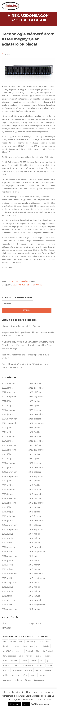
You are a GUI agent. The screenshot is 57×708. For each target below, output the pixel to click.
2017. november (9, 525)
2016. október (8, 551)
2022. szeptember (10, 396)
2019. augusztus (36, 476)
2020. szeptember (10, 449)
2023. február (34, 383)
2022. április (34, 405)
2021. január (7, 441)
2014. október (8, 604)
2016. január (34, 569)
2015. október (8, 578)
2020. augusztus (36, 449)
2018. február (34, 516)
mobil (17, 665)
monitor (40, 665)
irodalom (14, 660)
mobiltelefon (28, 665)
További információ (40, 704)
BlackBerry (31, 641)
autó (21, 641)
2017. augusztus (36, 529)
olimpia (48, 670)
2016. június (7, 560)
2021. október (34, 418)
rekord (33, 675)
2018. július (7, 507)
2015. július (33, 582)
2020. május (7, 458)
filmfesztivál (48, 651)
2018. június (34, 507)
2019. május (7, 485)
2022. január (7, 414)
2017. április (7, 538)
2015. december (9, 573)
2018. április (34, 511)
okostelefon (17, 670)
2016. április (7, 564)
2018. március (8, 516)
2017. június (7, 533)
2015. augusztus (9, 582)
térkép (28, 680)
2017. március (35, 538)
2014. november (35, 600)
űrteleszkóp (39, 680)
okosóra (28, 670)
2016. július (33, 556)
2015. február (8, 595)
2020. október (34, 445)
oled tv (38, 670)
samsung (42, 675)
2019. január (7, 494)
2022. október (34, 392)
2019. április (34, 485)
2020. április (34, 458)
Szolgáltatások (35, 623)
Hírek (15, 281)
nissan (6, 670)
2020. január (7, 467)
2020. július (7, 454)
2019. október (34, 472)
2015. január (34, 595)
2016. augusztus (9, 556)
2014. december (9, 600)
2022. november (9, 392)
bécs (25, 646)
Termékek (25, 281)
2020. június (34, 454)
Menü (52, 6)
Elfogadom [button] (14, 704)
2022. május (7, 405)
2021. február (34, 436)
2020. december (35, 441)
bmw (41, 641)
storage (37, 285)
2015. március (35, 591)
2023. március (8, 383)
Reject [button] (26, 704)
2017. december (35, 520)
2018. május (7, 511)
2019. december (35, 467)
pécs (25, 675)
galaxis (38, 656)
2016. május (34, 560)
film (37, 651)
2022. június (34, 401)
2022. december (35, 387)
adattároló (19, 285)
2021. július (7, 427)
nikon (49, 665)
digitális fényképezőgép (13, 651)
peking (6, 675)
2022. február (34, 410)
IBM (5, 660)
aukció (13, 641)
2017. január (34, 542)
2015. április (7, 591)
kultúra (34, 660)
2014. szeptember (36, 604)
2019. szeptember (10, 476)
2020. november (9, 445)
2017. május (34, 533)
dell (29, 285)
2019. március (8, 489)
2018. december (35, 494)
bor (47, 641)
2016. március (35, 564)
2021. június (34, 427)
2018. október (34, 498)
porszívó (15, 675)
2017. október (34, 525)
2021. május (7, 432)
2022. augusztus (36, 396)
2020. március (8, 463)
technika (18, 680)
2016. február (8, 569)
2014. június (34, 609)
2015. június (7, 587)
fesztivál (29, 651)
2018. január (7, 520)
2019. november (9, 472)
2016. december (9, 547)
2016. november (35, 547)
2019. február (34, 489)
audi (5, 641)
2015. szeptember (36, 578)
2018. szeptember (10, 502)
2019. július (7, 480)
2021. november (9, 418)
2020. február (34, 463)
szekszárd (7, 680)
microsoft (7, 665)
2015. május (34, 587)
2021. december (35, 414)
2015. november (35, 573)
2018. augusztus (36, 502)
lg (47, 660)
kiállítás (24, 660)
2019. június (34, 480)
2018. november (9, 498)
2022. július (7, 401)
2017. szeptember (10, 529)
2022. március (8, 410)
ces (31, 646)
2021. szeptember (10, 423)
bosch (5, 646)
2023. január (7, 387)
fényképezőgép (9, 656)
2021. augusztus (36, 423)
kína (41, 660)
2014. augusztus (9, 609)
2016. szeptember (36, 551)
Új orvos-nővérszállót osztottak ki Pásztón (21, 326)
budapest (16, 646)
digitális (46, 646)
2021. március (8, 436)
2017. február (8, 542)
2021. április (34, 432)
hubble (47, 656)
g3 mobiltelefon (25, 656)
